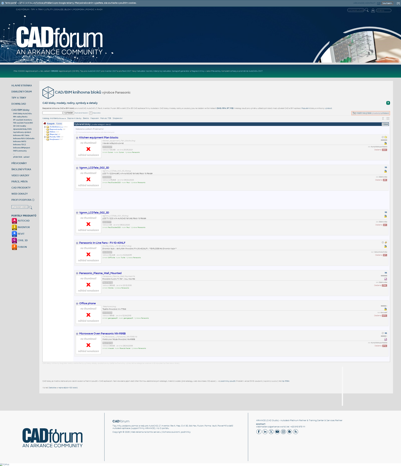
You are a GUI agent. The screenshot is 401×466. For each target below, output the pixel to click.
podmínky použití (228, 381)
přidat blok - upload (21, 157)
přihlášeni (384, 113)
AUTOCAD (23, 220)
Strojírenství (117, 118)
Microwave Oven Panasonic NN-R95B (102, 333)
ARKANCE (261, 420)
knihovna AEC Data (21, 135)
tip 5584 (285, 381)
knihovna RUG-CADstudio (23, 138)
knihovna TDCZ (19, 144)
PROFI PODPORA (21, 199)
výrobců (328, 108)
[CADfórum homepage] (60, 55)
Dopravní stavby (74, 118)
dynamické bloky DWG (22, 129)
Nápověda (96, 113)
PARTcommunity (20, 151)
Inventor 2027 (111, 71)
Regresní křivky (197, 71)
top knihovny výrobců (22, 132)
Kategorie (51, 123)
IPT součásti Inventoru (22, 120)
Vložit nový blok (364, 113)
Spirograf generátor (180, 71)
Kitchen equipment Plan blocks (98, 137)
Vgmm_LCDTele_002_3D (94, 167)
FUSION (22, 246)
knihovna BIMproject (21, 148)
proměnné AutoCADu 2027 (251, 71)
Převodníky (216, 71)
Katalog (45, 118)
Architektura (58, 118)
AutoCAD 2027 (94, 71)
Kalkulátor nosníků (144, 71)
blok (386, 124)
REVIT (20, 233)
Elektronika (383, 177)
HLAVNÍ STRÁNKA (21, 85)
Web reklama (137, 432)
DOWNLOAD (18, 103)
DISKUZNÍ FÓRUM (21, 91)
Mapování (94, 118)
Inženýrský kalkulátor (162, 71)
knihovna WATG (19, 141)
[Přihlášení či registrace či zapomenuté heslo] (373, 12)
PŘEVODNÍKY (19, 163)
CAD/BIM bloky (20, 109)
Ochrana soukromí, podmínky (176, 432)
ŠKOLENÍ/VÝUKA (21, 169)
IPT (228, 108)
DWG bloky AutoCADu (22, 113)
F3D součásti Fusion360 (23, 123)
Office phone (87, 303)
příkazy (234, 71)
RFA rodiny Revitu (20, 117)
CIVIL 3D (22, 240)
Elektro (86, 118)
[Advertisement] (131, 202)
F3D (232, 108)
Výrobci (59, 123)
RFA (224, 108)
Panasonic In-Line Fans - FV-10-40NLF (102, 242)
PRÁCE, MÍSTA (19, 181)
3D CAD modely (19, 126)
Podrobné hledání (81, 113)
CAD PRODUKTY (21, 187)
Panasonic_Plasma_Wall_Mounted (100, 273)
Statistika (52, 388)
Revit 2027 (126, 71)
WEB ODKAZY (19, 193)
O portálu (164, 428)
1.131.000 (54, 71)
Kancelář (383, 312)
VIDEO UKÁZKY (20, 175)
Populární (306, 108)
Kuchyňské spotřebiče (379, 147)
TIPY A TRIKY (18, 97)
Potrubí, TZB (105, 118)
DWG (219, 108)
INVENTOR (23, 227)
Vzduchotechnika (380, 252)
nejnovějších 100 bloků (68, 388)
